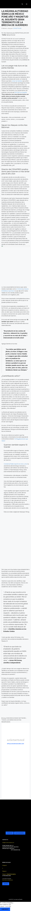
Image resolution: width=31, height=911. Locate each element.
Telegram (4, 871)
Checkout (5, 909)
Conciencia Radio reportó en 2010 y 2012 (15, 464)
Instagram (4, 865)
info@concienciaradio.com (8, 842)
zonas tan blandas (17, 81)
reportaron (11, 291)
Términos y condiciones (7, 880)
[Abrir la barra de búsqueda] (22, 4)
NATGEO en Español (21, 92)
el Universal (19, 289)
